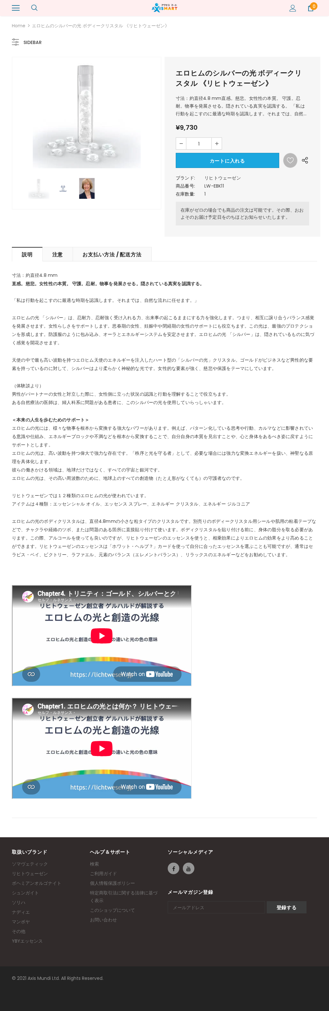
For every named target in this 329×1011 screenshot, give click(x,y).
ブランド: (185, 178)
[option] (86, 114)
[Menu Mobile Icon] (16, 8)
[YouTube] (188, 868)
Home (18, 25)
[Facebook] (173, 868)
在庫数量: (185, 194)
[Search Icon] (34, 8)
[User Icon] (292, 8)
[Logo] (164, 8)
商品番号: (185, 186)
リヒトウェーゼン (222, 178)
